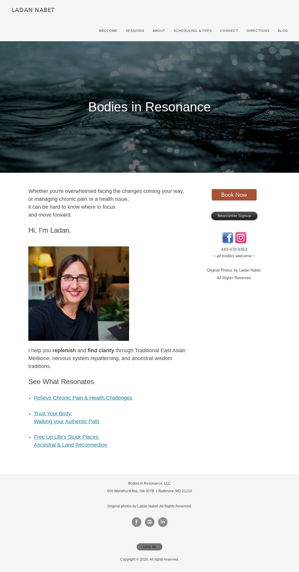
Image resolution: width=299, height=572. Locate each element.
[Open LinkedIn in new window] (163, 522)
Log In (149, 547)
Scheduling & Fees (193, 30)
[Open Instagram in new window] (150, 522)
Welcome (108, 30)
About (159, 30)
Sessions (135, 30)
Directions (258, 30)
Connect (229, 30)
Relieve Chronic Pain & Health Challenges (83, 398)
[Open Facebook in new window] (136, 522)
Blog (283, 30)
